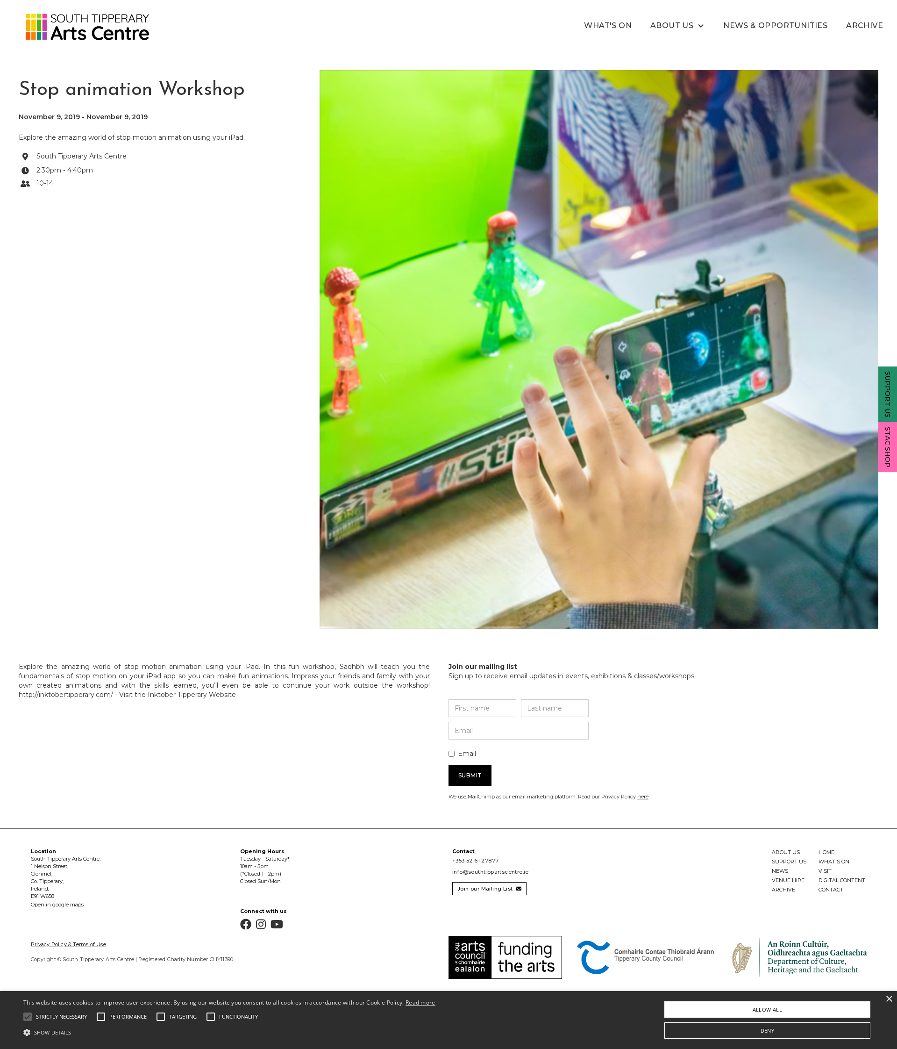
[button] (677, 26)
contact (831, 889)
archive (783, 889)
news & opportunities (775, 25)
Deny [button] (768, 1030)
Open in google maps (57, 904)
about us (786, 852)
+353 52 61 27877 (475, 860)
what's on (608, 25)
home (826, 852)
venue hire (788, 880)
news (780, 871)
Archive (864, 25)
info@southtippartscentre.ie (490, 872)
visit (825, 871)
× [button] (888, 999)
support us (789, 861)
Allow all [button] (768, 1009)
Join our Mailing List (489, 888)
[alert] (448, 1020)
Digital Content (842, 880)
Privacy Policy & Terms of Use (68, 944)
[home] (77, 27)
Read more (420, 1002)
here (642, 796)
